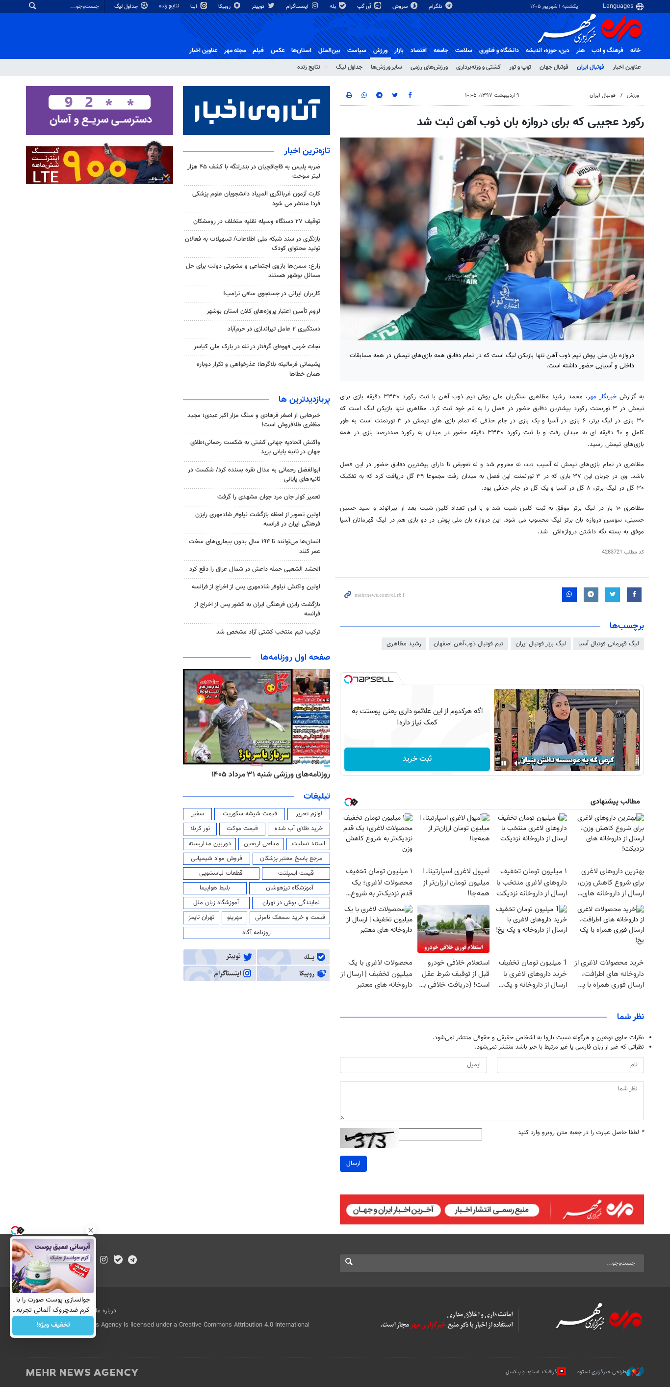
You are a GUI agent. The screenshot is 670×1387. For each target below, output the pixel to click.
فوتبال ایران (590, 67)
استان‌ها (301, 50)
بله (333, 6)
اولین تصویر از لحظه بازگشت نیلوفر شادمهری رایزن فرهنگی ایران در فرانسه (257, 519)
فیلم (258, 50)
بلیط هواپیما (215, 888)
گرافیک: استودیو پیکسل (531, 1371)
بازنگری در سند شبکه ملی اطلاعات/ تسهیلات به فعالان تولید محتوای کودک (252, 243)
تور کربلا (200, 828)
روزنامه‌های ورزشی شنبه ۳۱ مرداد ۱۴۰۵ (270, 774)
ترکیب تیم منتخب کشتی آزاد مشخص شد (268, 632)
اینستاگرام (298, 6)
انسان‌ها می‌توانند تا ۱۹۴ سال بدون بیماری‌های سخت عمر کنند (254, 546)
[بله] (118, 1261)
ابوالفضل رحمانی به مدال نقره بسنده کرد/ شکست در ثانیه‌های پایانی (254, 474)
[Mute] (517, 763)
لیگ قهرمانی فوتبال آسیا (608, 644)
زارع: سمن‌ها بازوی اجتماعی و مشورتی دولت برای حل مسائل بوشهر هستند (253, 270)
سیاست (356, 50)
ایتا (194, 6)
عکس (277, 50)
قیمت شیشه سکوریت (250, 814)
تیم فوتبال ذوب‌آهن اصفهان (468, 644)
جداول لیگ (126, 6)
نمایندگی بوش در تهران (291, 903)
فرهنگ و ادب (607, 50)
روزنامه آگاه (256, 933)
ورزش (380, 50)
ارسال (353, 1163)
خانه (635, 50)
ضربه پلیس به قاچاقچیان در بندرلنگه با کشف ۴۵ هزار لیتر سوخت (253, 171)
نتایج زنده (169, 6)
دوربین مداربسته (209, 844)
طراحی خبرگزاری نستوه (601, 1371)
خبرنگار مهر (602, 397)
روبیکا (225, 6)
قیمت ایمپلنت (296, 873)
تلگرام (436, 6)
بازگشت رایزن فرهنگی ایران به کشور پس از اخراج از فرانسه (257, 609)
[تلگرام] (132, 1261)
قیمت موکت (242, 828)
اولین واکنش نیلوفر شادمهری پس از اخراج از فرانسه (256, 587)
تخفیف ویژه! (53, 1325)
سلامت (463, 50)
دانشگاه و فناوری (499, 50)
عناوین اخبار (627, 67)
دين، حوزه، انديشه (547, 50)
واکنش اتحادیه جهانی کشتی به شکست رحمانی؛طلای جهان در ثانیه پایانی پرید (255, 447)
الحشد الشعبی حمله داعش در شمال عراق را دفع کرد (254, 569)
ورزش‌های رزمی (429, 67)
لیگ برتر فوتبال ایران (540, 644)
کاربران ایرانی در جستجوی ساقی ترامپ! (271, 294)
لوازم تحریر (309, 814)
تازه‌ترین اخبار (307, 151)
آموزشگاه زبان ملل (216, 903)
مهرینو (234, 917)
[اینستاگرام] (104, 1261)
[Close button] (91, 1230)
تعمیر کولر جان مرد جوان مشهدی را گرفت (268, 497)
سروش (400, 6)
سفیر (197, 814)
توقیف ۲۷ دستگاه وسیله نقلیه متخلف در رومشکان (256, 221)
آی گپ (365, 6)
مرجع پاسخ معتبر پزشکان (291, 858)
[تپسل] (348, 679)
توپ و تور (520, 67)
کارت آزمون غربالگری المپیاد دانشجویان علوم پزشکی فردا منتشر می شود (256, 198)
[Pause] (504, 763)
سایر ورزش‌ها (386, 67)
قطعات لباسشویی (221, 873)
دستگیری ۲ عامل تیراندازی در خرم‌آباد (274, 329)
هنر (580, 50)
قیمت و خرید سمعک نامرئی (290, 917)
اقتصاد (419, 50)
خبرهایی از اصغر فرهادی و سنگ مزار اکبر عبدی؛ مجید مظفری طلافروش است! (253, 420)
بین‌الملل (329, 50)
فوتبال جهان (554, 67)
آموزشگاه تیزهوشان (289, 888)
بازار (399, 50)
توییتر (259, 6)
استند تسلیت (308, 844)
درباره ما (106, 1311)
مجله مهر (235, 50)
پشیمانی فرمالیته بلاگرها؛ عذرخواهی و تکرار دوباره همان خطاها (258, 369)
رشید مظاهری (404, 644)
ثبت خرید (417, 759)
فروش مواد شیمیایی (216, 858)
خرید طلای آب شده (299, 828)
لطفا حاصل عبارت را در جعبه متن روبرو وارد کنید (581, 1132)
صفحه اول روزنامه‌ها (295, 657)
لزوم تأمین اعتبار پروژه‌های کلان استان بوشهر (263, 311)
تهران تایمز (201, 917)
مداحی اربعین (261, 844)
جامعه (441, 50)
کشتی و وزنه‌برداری (478, 67)
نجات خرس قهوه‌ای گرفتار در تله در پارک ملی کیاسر (257, 347)
